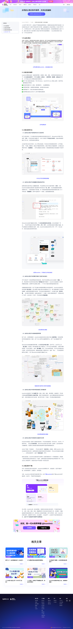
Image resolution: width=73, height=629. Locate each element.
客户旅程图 (37, 603)
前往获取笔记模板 (43, 329)
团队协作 (43, 602)
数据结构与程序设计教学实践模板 (43, 386)
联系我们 (55, 600)
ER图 (36, 607)
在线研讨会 (43, 615)
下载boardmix (48, 474)
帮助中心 (49, 602)
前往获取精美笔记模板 (42, 434)
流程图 (36, 602)
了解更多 (21, 563)
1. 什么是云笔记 (6, 25)
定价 (39, 4)
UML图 (36, 608)
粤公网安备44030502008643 (56, 627)
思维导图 (36, 600)
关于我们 (55, 602)
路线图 (36, 605)
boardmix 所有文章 (25, 22)
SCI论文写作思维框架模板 (43, 178)
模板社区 (25, 4)
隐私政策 (61, 603)
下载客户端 (43, 528)
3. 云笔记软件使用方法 (7, 29)
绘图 (42, 610)
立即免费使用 (43, 124)
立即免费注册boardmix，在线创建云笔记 (43, 67)
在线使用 (29, 527)
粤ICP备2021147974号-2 (67, 627)
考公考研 (43, 608)
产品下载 (61, 600)
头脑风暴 (43, 603)
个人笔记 (31, 22)
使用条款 (61, 605)
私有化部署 (61, 602)
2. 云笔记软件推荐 (6, 27)
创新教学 (43, 607)
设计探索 (43, 605)
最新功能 (49, 603)
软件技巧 (43, 600)
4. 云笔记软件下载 (6, 31)
